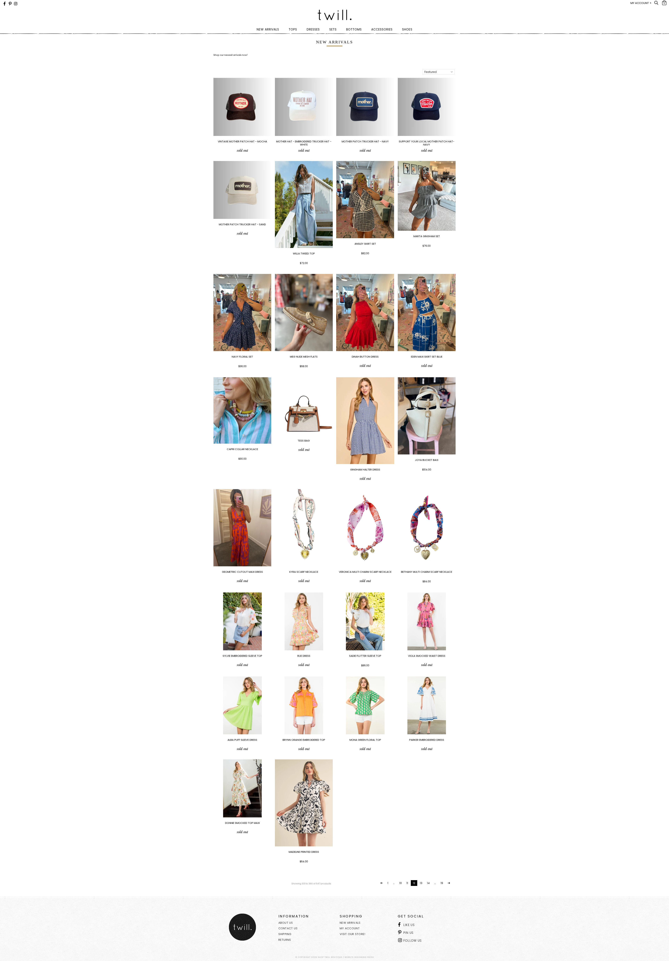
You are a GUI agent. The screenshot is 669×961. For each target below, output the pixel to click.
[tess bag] (304, 406)
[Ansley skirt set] (365, 199)
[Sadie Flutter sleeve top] (365, 621)
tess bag (304, 440)
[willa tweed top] (304, 204)
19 (442, 883)
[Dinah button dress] (365, 312)
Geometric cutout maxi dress (242, 572)
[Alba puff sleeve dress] (242, 705)
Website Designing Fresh (359, 957)
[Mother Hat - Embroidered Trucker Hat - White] (304, 107)
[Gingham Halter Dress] (365, 420)
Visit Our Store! (352, 934)
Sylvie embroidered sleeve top (242, 656)
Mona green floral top (365, 740)
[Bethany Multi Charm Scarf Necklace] (427, 527)
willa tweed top (304, 253)
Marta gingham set (426, 236)
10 (400, 883)
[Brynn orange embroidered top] (304, 705)
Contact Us (288, 928)
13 (421, 883)
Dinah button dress (365, 356)
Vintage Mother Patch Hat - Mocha (242, 141)
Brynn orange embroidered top (304, 740)
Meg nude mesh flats (304, 356)
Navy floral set (242, 356)
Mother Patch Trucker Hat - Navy (365, 141)
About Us (285, 923)
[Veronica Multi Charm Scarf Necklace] (365, 527)
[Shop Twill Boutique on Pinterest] (10, 3)
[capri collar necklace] (242, 410)
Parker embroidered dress (426, 740)
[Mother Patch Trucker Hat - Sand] (242, 190)
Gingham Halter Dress (365, 469)
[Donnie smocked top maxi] (242, 788)
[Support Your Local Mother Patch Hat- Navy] (427, 107)
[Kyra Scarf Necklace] (304, 527)
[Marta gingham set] (427, 196)
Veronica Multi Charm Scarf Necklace (365, 572)
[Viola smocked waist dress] (427, 621)
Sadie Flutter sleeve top (365, 656)
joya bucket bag (426, 460)
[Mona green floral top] (365, 705)
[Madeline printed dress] (304, 802)
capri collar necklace (242, 449)
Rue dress (303, 656)
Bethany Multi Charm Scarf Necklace (426, 572)
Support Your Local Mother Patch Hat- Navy (426, 143)
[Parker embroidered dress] (427, 705)
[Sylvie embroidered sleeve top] (242, 621)
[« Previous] (381, 883)
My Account (350, 928)
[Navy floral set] (242, 312)
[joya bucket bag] (427, 415)
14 (428, 883)
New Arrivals (350, 923)
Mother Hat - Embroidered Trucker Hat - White (303, 143)
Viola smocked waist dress (426, 656)
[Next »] (449, 883)
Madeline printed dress (304, 852)
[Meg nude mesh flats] (304, 312)
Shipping (285, 934)
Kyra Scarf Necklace (303, 572)
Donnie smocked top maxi (242, 823)
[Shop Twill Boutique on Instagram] (15, 3)
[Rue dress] (304, 621)
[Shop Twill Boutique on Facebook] (4, 3)
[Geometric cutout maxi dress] (242, 527)
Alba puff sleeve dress (242, 740)
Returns (284, 940)
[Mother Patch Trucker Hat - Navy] (365, 107)
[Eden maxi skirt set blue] (427, 312)
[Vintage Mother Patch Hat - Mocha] (242, 107)
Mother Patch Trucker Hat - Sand (242, 224)
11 (407, 883)
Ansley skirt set (365, 244)
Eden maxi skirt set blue (426, 356)
